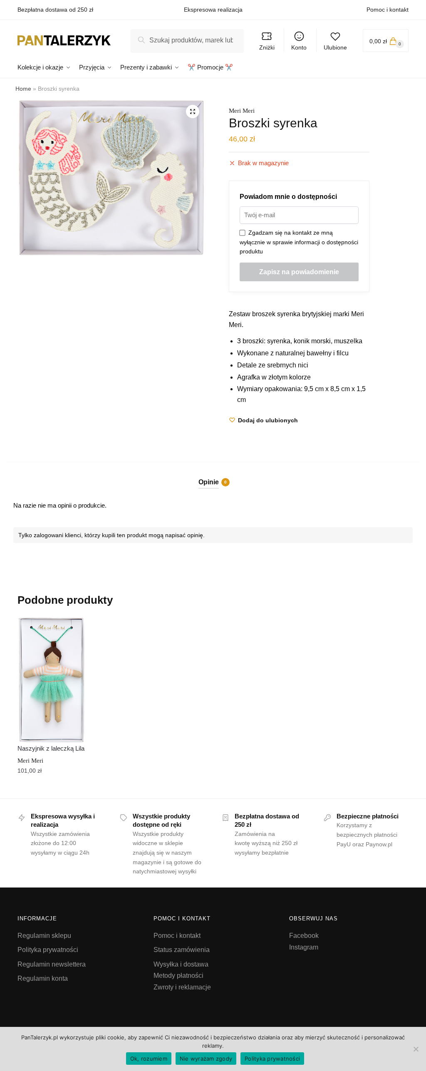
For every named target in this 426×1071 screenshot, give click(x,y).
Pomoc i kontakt (388, 9)
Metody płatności (178, 975)
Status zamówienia (182, 949)
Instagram (303, 947)
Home (23, 88)
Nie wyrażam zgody (206, 1058)
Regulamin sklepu (44, 935)
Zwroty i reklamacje (182, 987)
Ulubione (335, 47)
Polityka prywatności (47, 949)
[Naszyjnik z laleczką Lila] (51, 679)
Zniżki (267, 47)
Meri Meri (242, 110)
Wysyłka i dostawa (181, 964)
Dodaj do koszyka (51, 789)
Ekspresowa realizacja (213, 9)
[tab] (213, 475)
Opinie (208, 482)
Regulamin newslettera (51, 964)
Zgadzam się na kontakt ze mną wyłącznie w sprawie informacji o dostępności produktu (299, 242)
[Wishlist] (73, 630)
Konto (299, 47)
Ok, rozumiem (148, 1058)
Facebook (304, 935)
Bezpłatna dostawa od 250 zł (55, 9)
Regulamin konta (42, 978)
